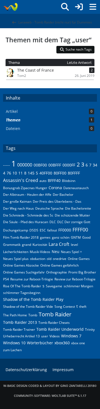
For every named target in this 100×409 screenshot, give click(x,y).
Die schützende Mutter (72, 215)
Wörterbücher (40, 342)
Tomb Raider (55, 314)
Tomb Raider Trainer (19, 329)
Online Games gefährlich (59, 265)
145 (31, 173)
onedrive (59, 258)
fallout (52, 230)
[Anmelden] (78, 7)
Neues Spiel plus (16, 258)
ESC (43, 230)
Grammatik (12, 244)
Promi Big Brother (82, 272)
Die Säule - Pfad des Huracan (25, 222)
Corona (55, 187)
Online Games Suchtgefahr (24, 272)
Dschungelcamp (15, 230)
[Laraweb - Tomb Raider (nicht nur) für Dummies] (10, 6)
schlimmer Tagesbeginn (21, 292)
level (74, 244)
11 (20, 173)
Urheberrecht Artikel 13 (21, 336)
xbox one (78, 343)
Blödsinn (68, 180)
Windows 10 (14, 342)
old (49, 258)
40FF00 (45, 173)
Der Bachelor (63, 194)
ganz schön (60, 237)
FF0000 (64, 230)
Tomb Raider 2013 (20, 322)
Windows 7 (71, 335)
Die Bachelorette (78, 208)
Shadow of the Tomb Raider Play (33, 299)
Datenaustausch (76, 188)
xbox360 (62, 342)
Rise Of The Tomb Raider (22, 286)
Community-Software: (50, 396)
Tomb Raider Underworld (60, 329)
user (44, 336)
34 (95, 165)
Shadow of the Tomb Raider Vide (28, 306)
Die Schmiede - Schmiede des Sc (28, 215)
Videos (54, 336)
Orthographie (56, 272)
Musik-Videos (40, 251)
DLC (52, 222)
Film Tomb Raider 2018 (21, 237)
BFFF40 (54, 180)
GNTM (76, 237)
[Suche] (65, 6)
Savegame (54, 286)
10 (14, 173)
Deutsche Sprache (49, 208)
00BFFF (54, 165)
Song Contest (64, 306)
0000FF (68, 165)
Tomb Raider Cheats (54, 322)
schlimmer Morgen (78, 286)
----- (6, 165)
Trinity (90, 329)
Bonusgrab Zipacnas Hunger (25, 188)
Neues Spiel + (71, 251)
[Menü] (92, 6)
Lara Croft (59, 244)
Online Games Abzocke (21, 265)
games (45, 237)
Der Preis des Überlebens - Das (57, 201)
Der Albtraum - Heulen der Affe (27, 194)
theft (82, 306)
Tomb (32, 315)
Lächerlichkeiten (15, 251)
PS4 (6, 279)
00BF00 (40, 165)
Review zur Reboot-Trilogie (75, 279)
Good (86, 237)
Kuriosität (39, 244)
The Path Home (15, 315)
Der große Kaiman (17, 201)
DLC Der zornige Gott (73, 222)
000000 (24, 165)
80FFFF (74, 173)
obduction (37, 258)
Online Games (79, 258)
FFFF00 (80, 229)
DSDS (33, 230)
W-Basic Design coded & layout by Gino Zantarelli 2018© (50, 386)
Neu (55, 251)
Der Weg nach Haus (18, 208)
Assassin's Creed (20, 180)
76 (9, 173)
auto (42, 180)
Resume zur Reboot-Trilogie (31, 279)
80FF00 (60, 173)
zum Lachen (12, 350)
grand (26, 244)
